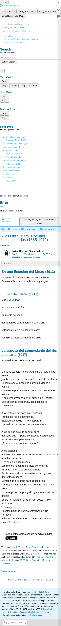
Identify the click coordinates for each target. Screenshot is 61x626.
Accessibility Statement (30, 612)
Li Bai (37, 360)
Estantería (30, 229)
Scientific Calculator (14, 157)
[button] (10, 177)
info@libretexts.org (32, 615)
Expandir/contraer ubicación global (58, 228)
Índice (8, 263)
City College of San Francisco (24, 254)
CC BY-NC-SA (34, 554)
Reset (4, 81)
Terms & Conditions (10, 612)
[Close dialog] (2, 206)
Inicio (14, 229)
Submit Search (8, 62)
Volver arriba (7, 571)
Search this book (7, 53)
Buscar (5, 622)
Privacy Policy (47, 609)
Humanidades (50, 229)
